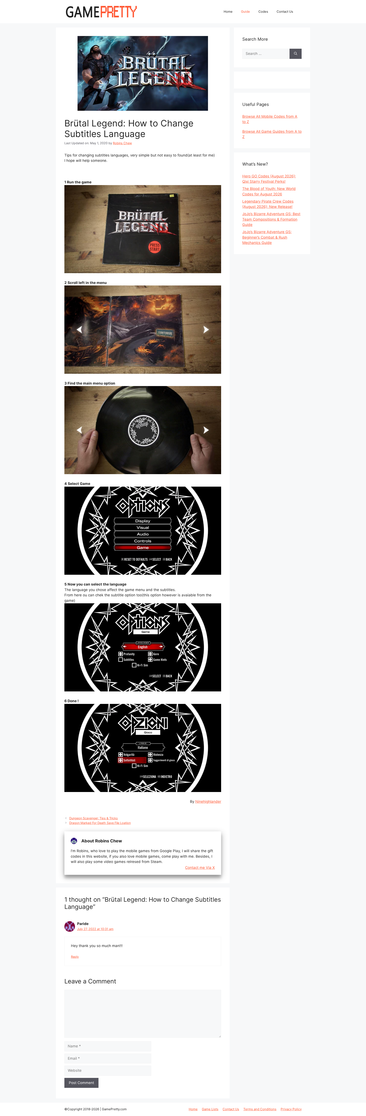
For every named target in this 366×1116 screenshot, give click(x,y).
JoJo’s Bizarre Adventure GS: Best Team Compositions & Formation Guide (271, 219)
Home (228, 12)
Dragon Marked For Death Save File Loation (100, 823)
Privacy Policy (291, 1109)
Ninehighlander (208, 801)
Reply (75, 956)
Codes (263, 12)
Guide (245, 12)
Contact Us (285, 12)
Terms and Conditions (259, 1109)
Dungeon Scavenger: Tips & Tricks (93, 818)
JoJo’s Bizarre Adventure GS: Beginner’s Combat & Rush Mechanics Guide (267, 237)
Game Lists (210, 1109)
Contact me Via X (200, 868)
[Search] (296, 54)
